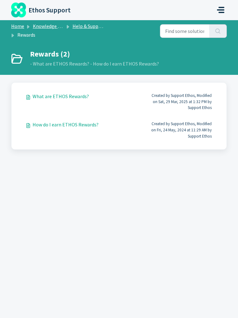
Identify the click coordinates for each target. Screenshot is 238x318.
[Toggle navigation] (220, 10)
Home (17, 26)
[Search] (218, 31)
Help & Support (89, 26)
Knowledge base (50, 26)
